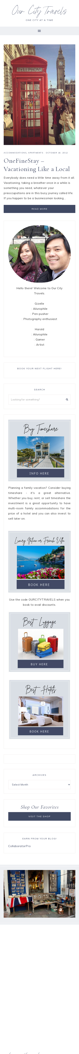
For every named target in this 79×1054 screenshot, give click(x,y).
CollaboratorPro (19, 846)
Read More (40, 209)
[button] (39, 31)
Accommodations (15, 153)
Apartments (35, 153)
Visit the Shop (39, 816)
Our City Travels (39, 12)
